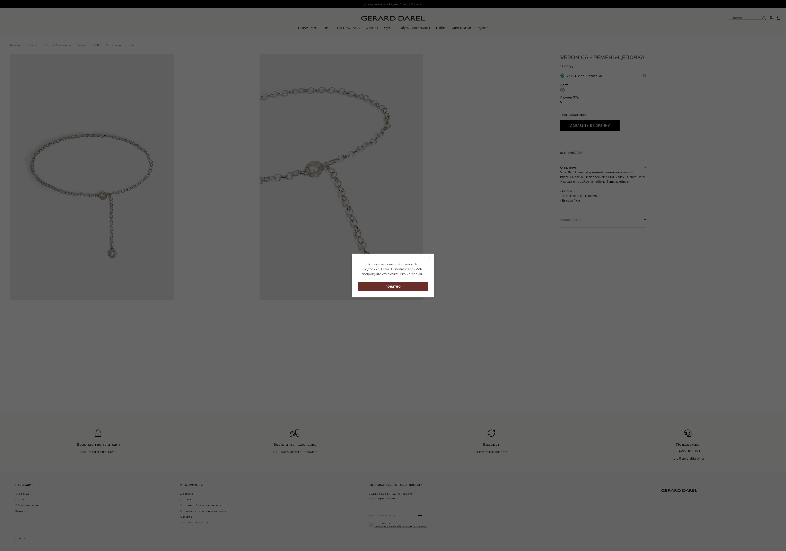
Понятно (393, 286)
